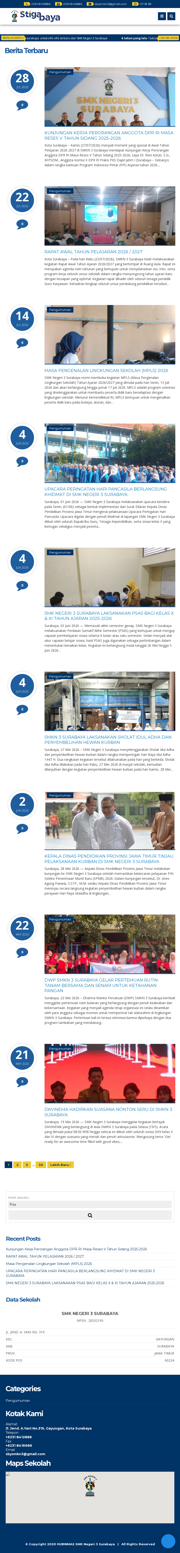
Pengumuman (60, 72)
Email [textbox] (10, 1450)
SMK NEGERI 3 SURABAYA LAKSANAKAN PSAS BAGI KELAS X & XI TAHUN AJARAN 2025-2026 (109, 616)
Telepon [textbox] (12, 1432)
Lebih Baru (60, 1165)
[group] (90, 1426)
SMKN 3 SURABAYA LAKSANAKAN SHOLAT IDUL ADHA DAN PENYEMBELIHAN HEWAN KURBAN (108, 740)
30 (41, 1165)
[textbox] (90, 1428)
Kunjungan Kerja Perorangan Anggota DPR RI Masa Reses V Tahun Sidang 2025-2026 (109, 135)
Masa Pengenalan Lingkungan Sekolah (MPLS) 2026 (106, 370)
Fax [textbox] (8, 1441)
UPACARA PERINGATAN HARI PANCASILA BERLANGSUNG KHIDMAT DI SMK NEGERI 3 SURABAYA (106, 492)
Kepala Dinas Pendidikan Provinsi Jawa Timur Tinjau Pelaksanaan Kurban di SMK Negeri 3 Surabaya (109, 859)
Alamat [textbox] (11, 1424)
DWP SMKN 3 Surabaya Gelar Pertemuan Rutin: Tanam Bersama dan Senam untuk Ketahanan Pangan (101, 985)
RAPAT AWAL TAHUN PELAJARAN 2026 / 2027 (93, 251)
